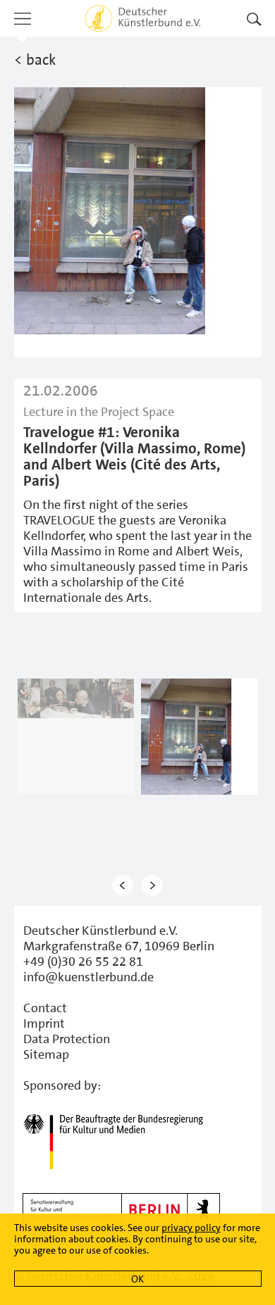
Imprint (44, 1023)
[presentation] (122, 885)
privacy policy (191, 1227)
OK (137, 1279)
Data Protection (66, 1038)
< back (35, 60)
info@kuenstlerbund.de (88, 977)
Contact (45, 1008)
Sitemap (46, 1054)
